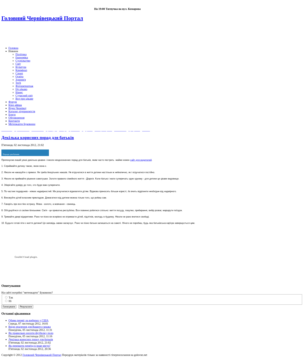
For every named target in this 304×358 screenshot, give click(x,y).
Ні (10, 301)
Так (11, 297)
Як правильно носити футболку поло (30, 333)
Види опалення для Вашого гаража (29, 326)
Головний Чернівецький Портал (42, 354)
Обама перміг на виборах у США (28, 320)
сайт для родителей (141, 160)
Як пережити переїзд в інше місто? (29, 345)
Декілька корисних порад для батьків (37, 137)
